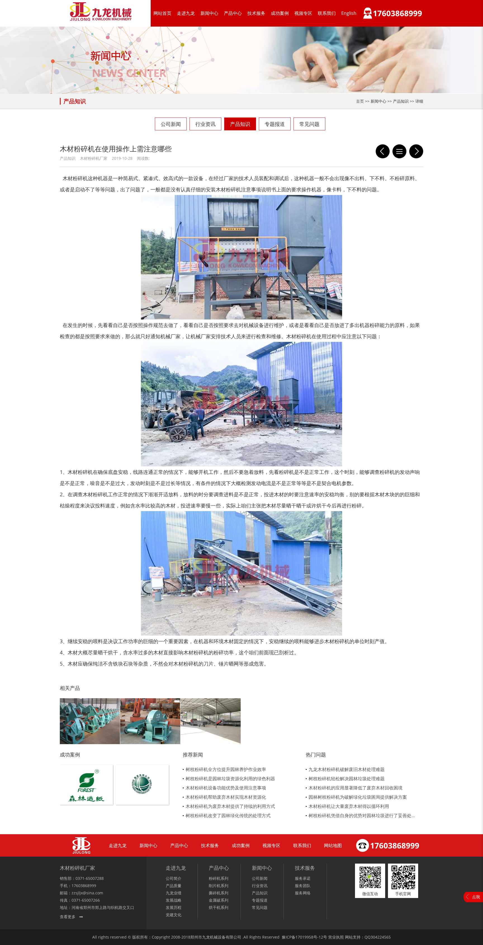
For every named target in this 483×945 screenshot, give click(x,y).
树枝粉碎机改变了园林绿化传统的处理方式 (228, 815)
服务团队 (303, 885)
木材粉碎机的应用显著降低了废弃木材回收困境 (355, 788)
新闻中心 (209, 13)
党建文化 (173, 914)
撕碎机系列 (218, 892)
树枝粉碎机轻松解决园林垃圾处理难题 (347, 778)
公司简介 (173, 878)
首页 (360, 101)
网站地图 (333, 845)
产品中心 (233, 13)
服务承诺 (303, 878)
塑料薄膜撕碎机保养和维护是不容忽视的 (416, 151)
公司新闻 (171, 124)
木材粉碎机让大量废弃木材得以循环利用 (349, 806)
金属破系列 (218, 900)
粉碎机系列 (218, 878)
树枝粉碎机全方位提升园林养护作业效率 (226, 769)
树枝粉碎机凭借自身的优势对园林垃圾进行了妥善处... (362, 815)
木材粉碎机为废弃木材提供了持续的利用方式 (230, 806)
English (348, 13)
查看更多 (67, 916)
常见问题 (309, 124)
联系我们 (327, 13)
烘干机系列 (218, 907)
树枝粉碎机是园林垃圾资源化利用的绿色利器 (230, 778)
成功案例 (280, 13)
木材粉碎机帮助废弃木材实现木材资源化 (226, 797)
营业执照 (336, 937)
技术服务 (256, 13)
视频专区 (303, 13)
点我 (476, 896)
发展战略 (173, 900)
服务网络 (303, 892)
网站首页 (162, 13)
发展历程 (173, 907)
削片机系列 (218, 885)
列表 (399, 151)
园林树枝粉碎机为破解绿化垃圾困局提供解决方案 (358, 797)
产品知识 (240, 124)
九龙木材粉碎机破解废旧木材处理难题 (347, 769)
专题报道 (275, 124)
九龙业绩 (173, 892)
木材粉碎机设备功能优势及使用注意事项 (226, 788)
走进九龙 (186, 13)
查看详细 (86, 794)
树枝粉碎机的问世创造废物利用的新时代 (383, 151)
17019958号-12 (309, 937)
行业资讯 (205, 124)
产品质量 (173, 885)
